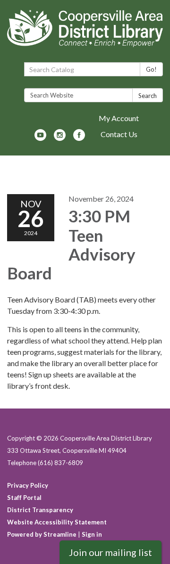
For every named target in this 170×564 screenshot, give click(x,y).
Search (147, 95)
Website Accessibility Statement (57, 522)
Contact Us (119, 134)
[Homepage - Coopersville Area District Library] (85, 33)
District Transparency (40, 510)
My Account (119, 118)
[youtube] (40, 137)
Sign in (92, 534)
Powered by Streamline (41, 534)
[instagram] (60, 137)
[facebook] (79, 137)
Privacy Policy (27, 485)
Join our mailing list (110, 552)
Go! (151, 69)
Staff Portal (24, 497)
